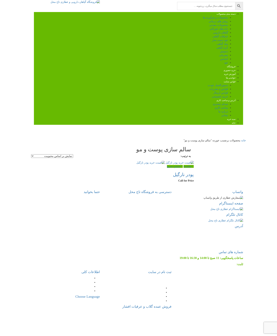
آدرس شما (157, 300)
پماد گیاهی (222, 43)
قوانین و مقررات (218, 89)
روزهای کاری (64, 214)
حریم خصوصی (220, 96)
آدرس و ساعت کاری (226, 100)
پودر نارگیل (183, 174)
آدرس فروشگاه (90, 223)
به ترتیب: (186, 156)
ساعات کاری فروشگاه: (66, 206)
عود (226, 62)
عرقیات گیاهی (220, 36)
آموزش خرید (230, 74)
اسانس (224, 59)
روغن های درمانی (218, 21)
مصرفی (223, 55)
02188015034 (147, 316)
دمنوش (224, 51)
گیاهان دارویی (220, 32)
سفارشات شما (154, 296)
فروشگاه (231, 66)
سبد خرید (231, 119)
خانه (234, 123)
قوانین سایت (230, 81)
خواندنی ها (231, 77)
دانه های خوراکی (219, 28)
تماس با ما (231, 235)
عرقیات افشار (134, 312)
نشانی (224, 115)
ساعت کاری (221, 107)
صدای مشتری (220, 104)
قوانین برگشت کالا (80, 277)
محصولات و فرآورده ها (215, 17)
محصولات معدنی (218, 25)
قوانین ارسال (220, 92)
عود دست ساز (220, 40)
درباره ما (223, 111)
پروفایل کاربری (154, 292)
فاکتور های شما (154, 287)
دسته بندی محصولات (226, 14)
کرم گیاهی (222, 47)
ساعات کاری (84, 290)
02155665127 (227, 264)
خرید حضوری (229, 70)
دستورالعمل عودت (218, 85)
